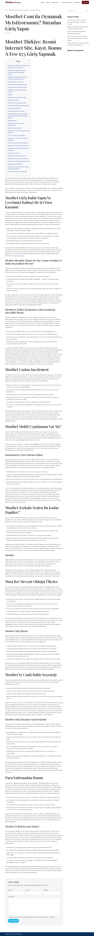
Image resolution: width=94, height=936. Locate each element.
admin (8, 33)
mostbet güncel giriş (18, 255)
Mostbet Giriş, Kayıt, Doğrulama (17, 155)
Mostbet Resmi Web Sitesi (15, 164)
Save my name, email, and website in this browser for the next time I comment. (32, 917)
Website (46, 890)
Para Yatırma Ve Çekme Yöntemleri (17, 143)
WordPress (19, 934)
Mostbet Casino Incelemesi (15, 81)
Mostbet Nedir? (12, 120)
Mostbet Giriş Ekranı (13, 100)
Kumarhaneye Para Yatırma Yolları (17, 87)
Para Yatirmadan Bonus (14, 108)
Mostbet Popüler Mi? (14, 153)
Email (28, 890)
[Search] (87, 10)
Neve (6, 934)
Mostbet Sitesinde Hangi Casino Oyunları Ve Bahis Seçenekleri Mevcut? (17, 72)
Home (6, 10)
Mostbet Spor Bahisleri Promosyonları (18, 145)
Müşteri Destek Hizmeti (14, 128)
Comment (11, 896)
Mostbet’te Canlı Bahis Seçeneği (17, 102)
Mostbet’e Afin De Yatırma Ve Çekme (18, 158)
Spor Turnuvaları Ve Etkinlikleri (17, 135)
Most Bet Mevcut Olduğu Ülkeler (17, 97)
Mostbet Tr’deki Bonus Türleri (16, 111)
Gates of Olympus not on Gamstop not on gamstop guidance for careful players (77, 38)
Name (10, 890)
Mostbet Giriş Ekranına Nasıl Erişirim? (18, 105)
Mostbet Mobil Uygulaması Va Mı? (17, 84)
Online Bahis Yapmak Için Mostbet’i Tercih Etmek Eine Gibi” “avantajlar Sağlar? (18, 115)
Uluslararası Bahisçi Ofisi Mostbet (17, 171)
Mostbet (10, 94)
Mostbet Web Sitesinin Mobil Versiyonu (19, 161)
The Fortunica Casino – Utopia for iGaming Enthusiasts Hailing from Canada (77, 22)
